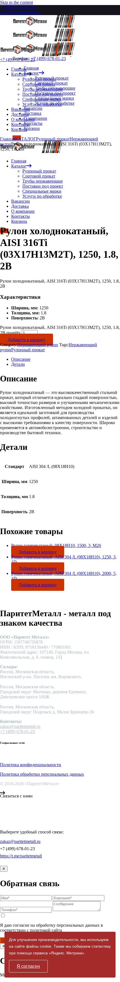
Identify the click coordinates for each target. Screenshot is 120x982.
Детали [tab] (18, 364)
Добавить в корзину (26, 339)
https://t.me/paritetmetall (21, 856)
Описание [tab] (20, 359)
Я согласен (28, 966)
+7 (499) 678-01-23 (17, 7)
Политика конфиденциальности (30, 764)
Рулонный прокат (28, 349)
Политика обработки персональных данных (42, 774)
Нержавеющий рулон (37, 344)
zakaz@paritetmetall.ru (20, 12)
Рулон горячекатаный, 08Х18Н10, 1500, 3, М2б (56, 545)
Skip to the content (16, 2)
